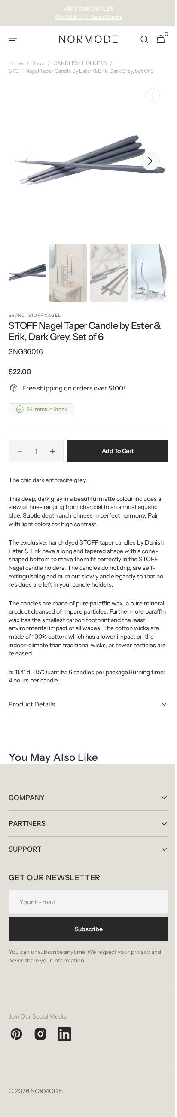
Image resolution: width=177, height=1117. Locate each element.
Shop (38, 63)
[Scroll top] (160, 1107)
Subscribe (85, 929)
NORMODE (46, 1091)
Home (16, 63)
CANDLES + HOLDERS (80, 63)
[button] (12, 39)
